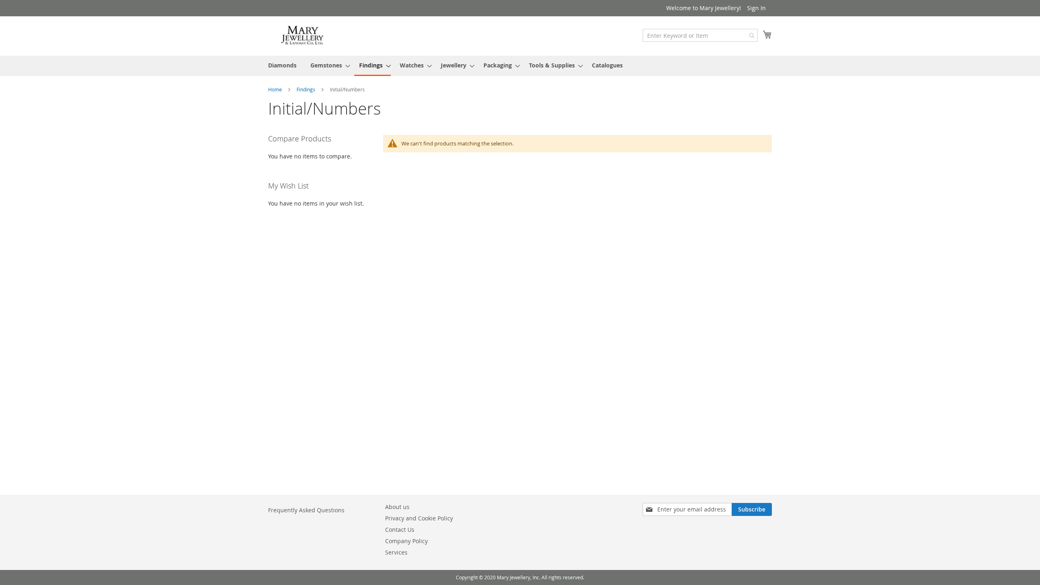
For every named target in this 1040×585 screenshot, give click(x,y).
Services (396, 552)
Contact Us (399, 529)
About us (397, 507)
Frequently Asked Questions (306, 510)
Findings (306, 89)
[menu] (520, 66)
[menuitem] (282, 65)
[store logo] (302, 36)
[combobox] (700, 35)
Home (275, 89)
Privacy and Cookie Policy (419, 518)
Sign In (756, 8)
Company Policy (406, 541)
